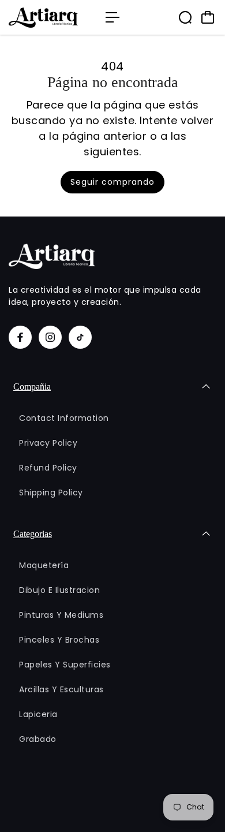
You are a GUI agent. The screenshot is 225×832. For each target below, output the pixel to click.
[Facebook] (20, 337)
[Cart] (207, 17)
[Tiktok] (80, 337)
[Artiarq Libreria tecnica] (51, 18)
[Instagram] (50, 337)
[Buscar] (185, 17)
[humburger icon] (112, 17)
